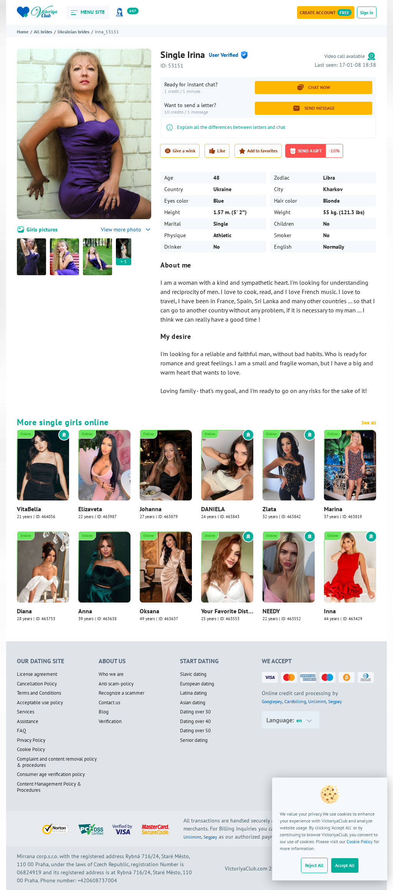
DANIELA (213, 509)
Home (22, 32)
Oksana (149, 611)
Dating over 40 (195, 721)
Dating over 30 (195, 712)
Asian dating (192, 703)
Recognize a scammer (121, 693)
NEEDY (271, 611)
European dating (197, 684)
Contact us (109, 703)
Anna (85, 611)
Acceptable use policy (40, 703)
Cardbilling (295, 701)
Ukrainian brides (73, 32)
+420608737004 (97, 880)
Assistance (27, 721)
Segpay (335, 701)
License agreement (37, 674)
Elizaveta (90, 509)
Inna (330, 611)
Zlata (269, 509)
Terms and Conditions (39, 693)
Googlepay (272, 701)
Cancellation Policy (37, 684)
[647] (121, 12)
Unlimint (317, 701)
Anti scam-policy (116, 684)
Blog (104, 712)
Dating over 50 (195, 731)
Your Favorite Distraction (227, 611)
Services (25, 712)
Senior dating (194, 740)
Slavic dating (193, 674)
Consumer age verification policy (51, 774)
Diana (24, 611)
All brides (43, 32)
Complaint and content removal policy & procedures (57, 762)
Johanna (151, 509)
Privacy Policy (31, 740)
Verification (110, 721)
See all (369, 423)
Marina (333, 509)
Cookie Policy (360, 841)
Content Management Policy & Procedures (49, 787)
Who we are (111, 674)
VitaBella (29, 509)
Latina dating (193, 693)
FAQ (21, 731)
